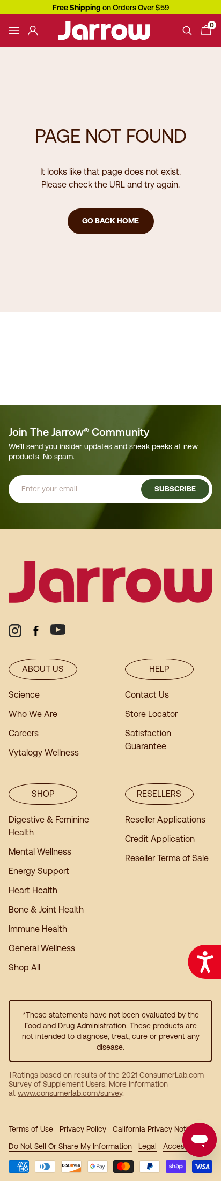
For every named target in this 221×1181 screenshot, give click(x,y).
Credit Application (160, 839)
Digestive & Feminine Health (49, 826)
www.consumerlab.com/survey (70, 1093)
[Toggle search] (187, 30)
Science (24, 695)
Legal (147, 1146)
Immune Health (38, 929)
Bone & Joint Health (46, 910)
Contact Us (147, 695)
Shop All (24, 967)
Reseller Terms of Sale (167, 858)
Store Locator (151, 714)
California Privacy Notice (154, 1129)
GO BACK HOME (110, 220)
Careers (24, 733)
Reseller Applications (165, 819)
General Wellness (42, 948)
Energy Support (39, 871)
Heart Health (33, 890)
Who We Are (33, 714)
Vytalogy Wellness (44, 753)
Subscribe (175, 488)
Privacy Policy (83, 1129)
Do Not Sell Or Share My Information (70, 1146)
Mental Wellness (40, 852)
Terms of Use (31, 1129)
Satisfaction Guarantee (148, 739)
